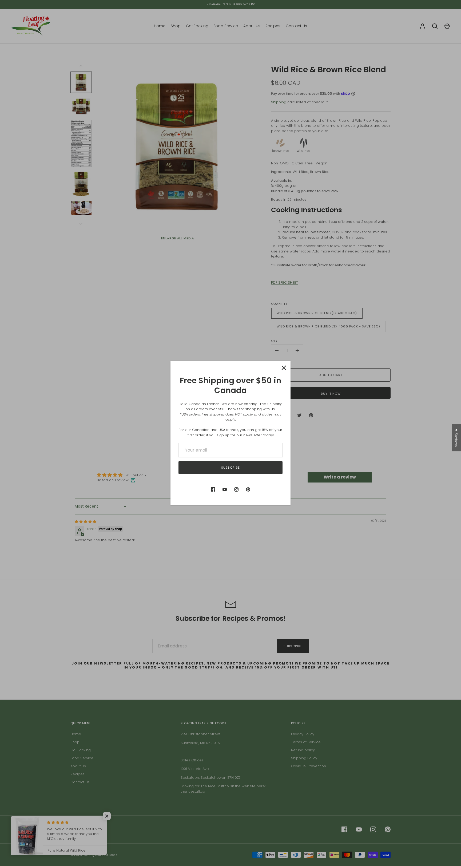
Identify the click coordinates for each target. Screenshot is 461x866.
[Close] (284, 368)
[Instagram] (236, 489)
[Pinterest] (248, 489)
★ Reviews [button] (456, 437)
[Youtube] (224, 489)
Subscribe (230, 467)
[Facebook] (213, 489)
